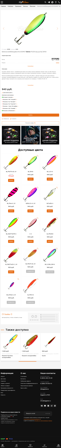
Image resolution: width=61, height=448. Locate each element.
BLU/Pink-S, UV (11, 295)
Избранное (6, 118)
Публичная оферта (26, 381)
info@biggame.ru (45, 400)
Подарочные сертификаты (8, 390)
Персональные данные (27, 385)
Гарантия (3, 381)
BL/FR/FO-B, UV (30, 264)
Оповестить (30, 271)
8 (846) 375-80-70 (46, 383)
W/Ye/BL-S (50, 203)
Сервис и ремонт (5, 383)
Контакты (23, 378)
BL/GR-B (30, 171)
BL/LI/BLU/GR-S (50, 264)
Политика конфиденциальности (29, 383)
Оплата (3, 376)
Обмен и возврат (5, 385)
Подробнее (30, 66)
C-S (30, 234)
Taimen (57, 62)
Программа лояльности (7, 388)
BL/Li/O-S (50, 171)
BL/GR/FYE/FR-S (11, 234)
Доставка (3, 378)
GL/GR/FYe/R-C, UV (11, 264)
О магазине (24, 376)
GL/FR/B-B (50, 234)
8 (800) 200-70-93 (46, 378)
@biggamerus (44, 389)
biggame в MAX (45, 395)
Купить (30, 115)
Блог (2, 392)
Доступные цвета (7, 92)
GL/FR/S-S (30, 295)
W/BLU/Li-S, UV (30, 203)
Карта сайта (24, 388)
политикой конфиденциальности (32, 419)
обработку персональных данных (43, 420)
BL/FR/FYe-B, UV (11, 171)
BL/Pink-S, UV (11, 203)
